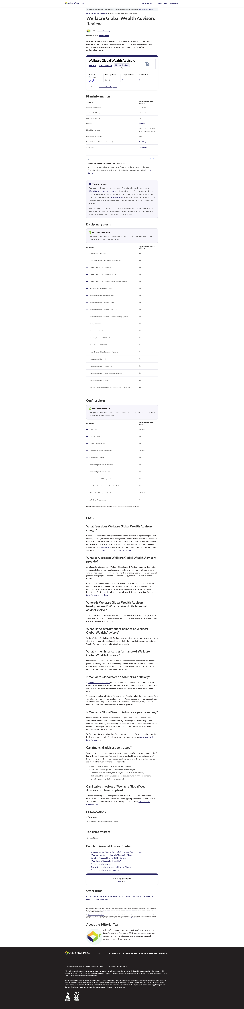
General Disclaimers (76, 975)
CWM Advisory (92, 896)
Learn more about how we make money (111, 987)
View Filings (143, 147)
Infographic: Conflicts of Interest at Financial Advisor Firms (116, 852)
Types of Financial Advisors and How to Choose (111, 867)
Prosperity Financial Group (111, 896)
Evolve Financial (150, 896)
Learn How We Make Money (146, 9)
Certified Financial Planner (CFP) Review (108, 858)
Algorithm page (134, 917)
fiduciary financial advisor (99, 682)
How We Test (131, 953)
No (124, 881)
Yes (119, 881)
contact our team (130, 910)
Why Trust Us (118, 953)
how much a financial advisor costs (116, 550)
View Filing (142, 142)
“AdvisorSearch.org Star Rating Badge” (96, 914)
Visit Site (92, 65)
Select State (92, 838)
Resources (174, 3)
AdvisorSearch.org (74, 3)
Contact (163, 953)
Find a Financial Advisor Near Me (105, 870)
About (100, 953)
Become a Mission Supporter (108, 87)
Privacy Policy (122, 966)
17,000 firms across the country (102, 191)
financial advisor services (97, 595)
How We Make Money (148, 953)
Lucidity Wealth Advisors (97, 899)
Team (108, 953)
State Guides (162, 3)
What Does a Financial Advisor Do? (106, 861)
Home (88, 13)
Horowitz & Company (133, 896)
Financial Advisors (148, 3)
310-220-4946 (105, 65)
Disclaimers (112, 966)
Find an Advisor (122, 65)
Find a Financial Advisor (99, 13)
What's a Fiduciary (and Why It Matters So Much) (111, 855)
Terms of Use (103, 966)
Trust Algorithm (116, 197)
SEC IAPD (107, 910)
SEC (103, 911)
